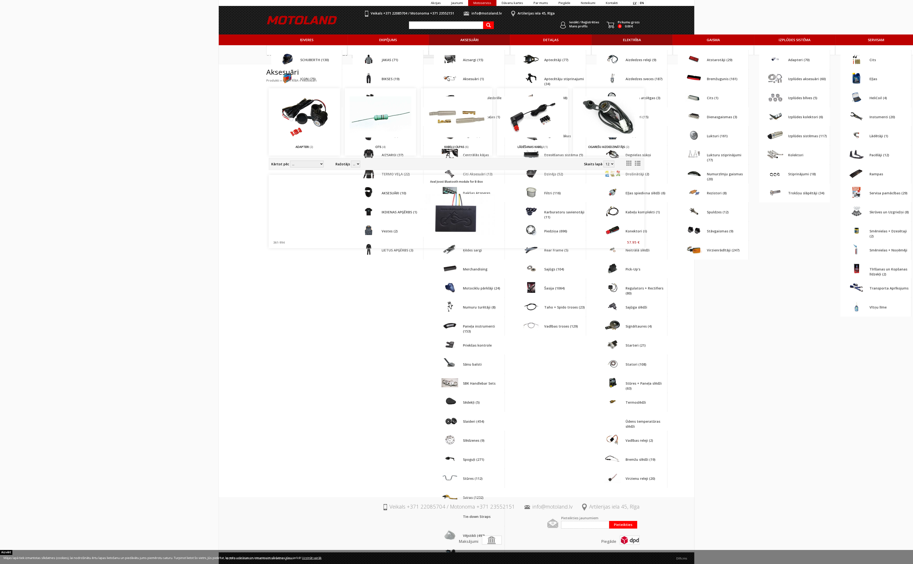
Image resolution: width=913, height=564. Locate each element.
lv (634, 3)
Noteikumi (588, 3)
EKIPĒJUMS (388, 39)
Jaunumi (457, 3)
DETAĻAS (550, 39)
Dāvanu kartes (512, 3)
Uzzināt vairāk (311, 558)
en (642, 3)
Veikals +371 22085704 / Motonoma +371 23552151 (412, 13)
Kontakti (612, 3)
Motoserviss (482, 3)
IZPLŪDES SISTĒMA (795, 39)
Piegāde (564, 3)
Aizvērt (6, 552)
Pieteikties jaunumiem (579, 518)
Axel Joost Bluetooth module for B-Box (456, 182)
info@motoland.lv (486, 13)
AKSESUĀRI (469, 39)
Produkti (272, 80)
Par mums (541, 3)
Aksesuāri (309, 80)
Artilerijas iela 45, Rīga (536, 13)
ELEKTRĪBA (632, 39)
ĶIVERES (306, 39)
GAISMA (713, 39)
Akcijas (436, 3)
